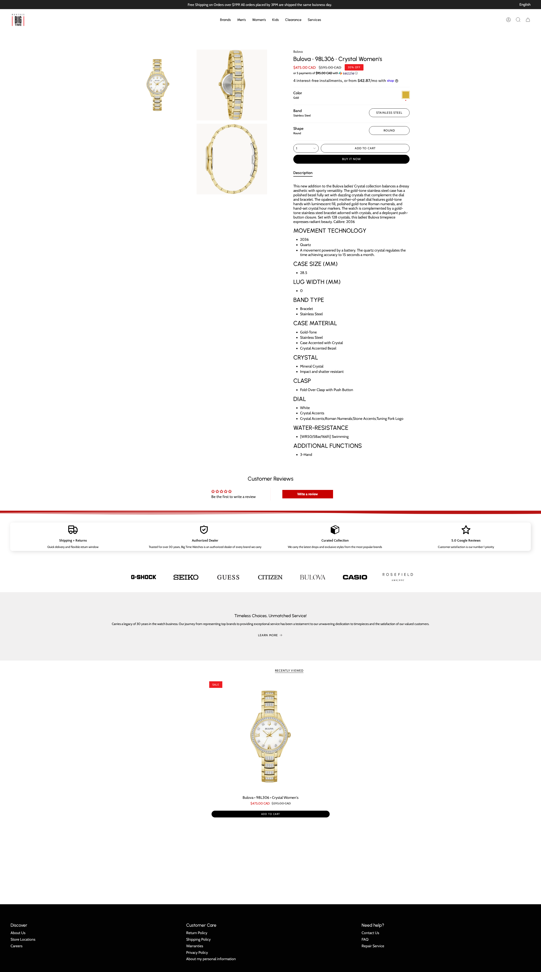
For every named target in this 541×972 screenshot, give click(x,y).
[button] (225, 19)
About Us (18, 933)
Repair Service (373, 946)
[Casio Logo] (355, 577)
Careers (16, 946)
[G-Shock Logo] (144, 577)
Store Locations (23, 939)
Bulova (298, 52)
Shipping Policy (198, 939)
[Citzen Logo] (270, 577)
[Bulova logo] (313, 577)
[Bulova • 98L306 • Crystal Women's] (270, 736)
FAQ (365, 939)
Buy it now (351, 159)
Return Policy (196, 933)
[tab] (303, 173)
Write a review (307, 494)
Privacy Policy (197, 952)
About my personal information (211, 959)
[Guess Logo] (228, 577)
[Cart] (528, 19)
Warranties (194, 946)
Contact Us (370, 933)
